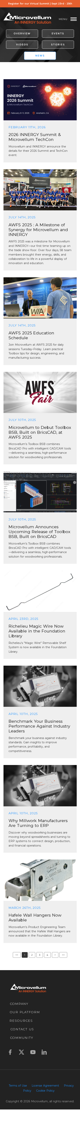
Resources (21, 1020)
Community (21, 1037)
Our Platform (25, 1012)
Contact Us (22, 1029)
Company (19, 1003)
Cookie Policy (45, 1090)
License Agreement (45, 1085)
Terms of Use (18, 1085)
